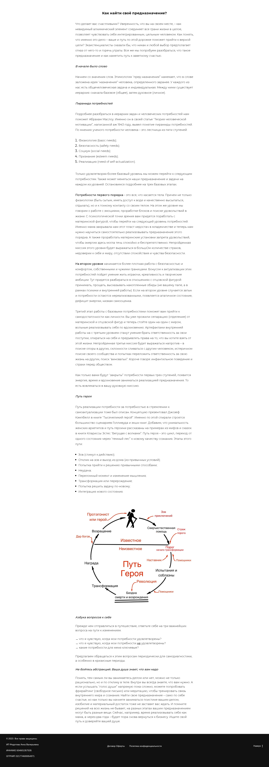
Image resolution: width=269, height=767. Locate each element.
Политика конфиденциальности (145, 746)
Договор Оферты (116, 746)
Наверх (257, 746)
